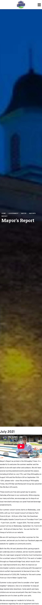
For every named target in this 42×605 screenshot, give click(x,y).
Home (4, 213)
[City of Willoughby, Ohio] (21, 5)
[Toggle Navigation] (39, 5)
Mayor (23, 213)
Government (13, 213)
